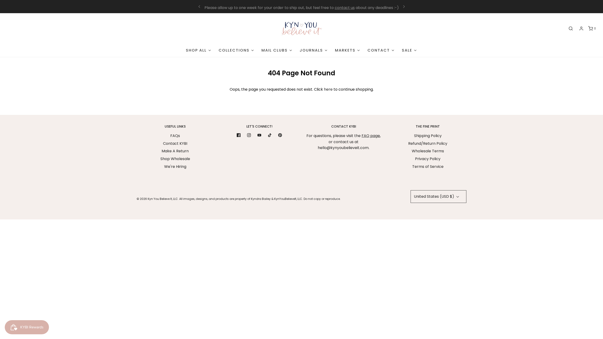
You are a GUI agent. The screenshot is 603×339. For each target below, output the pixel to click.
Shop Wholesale (175, 158)
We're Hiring (175, 166)
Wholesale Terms (428, 151)
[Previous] (199, 6)
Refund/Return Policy (427, 143)
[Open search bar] (570, 28)
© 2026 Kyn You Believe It (154, 199)
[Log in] (581, 28)
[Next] (404, 6)
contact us (345, 6)
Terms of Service (428, 166)
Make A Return (175, 151)
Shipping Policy (428, 135)
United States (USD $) (434, 196)
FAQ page (371, 135)
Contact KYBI (175, 143)
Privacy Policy (427, 158)
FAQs (175, 135)
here (328, 89)
